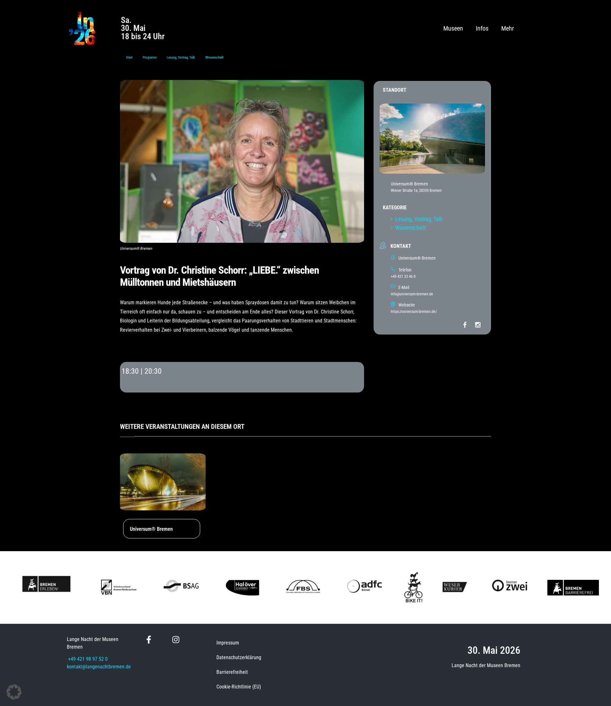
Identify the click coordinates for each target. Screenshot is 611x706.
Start (129, 57)
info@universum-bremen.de (412, 294)
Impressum (227, 643)
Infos (482, 28)
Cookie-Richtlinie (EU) (238, 687)
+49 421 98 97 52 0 (88, 659)
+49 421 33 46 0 (403, 276)
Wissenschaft (214, 57)
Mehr (507, 28)
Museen (453, 28)
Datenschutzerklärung (238, 657)
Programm (150, 57)
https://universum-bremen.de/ (414, 311)
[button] (14, 692)
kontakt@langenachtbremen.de (99, 667)
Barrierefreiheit (232, 672)
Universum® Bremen (151, 529)
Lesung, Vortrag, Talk (181, 57)
